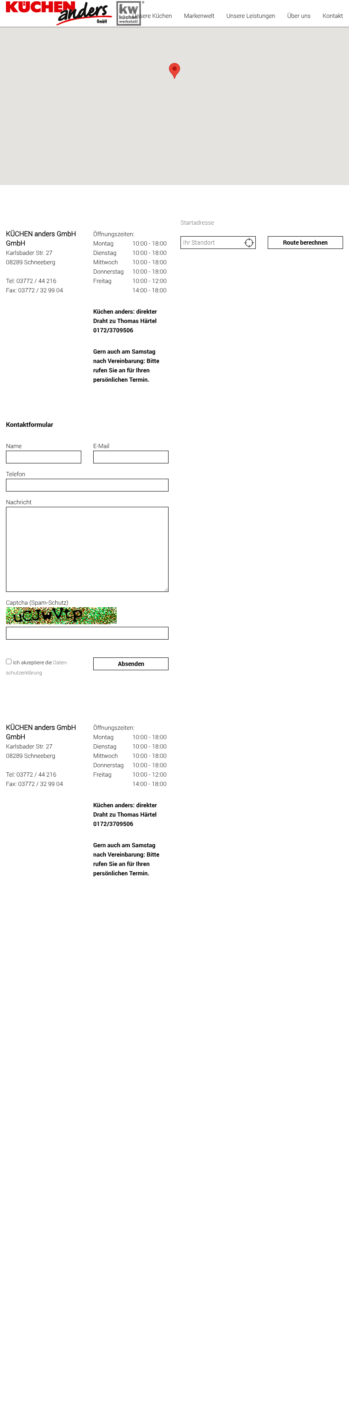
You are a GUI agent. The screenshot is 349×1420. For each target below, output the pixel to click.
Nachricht (18, 502)
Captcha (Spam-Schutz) (37, 602)
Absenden (131, 664)
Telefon (15, 474)
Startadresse (197, 222)
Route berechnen (305, 242)
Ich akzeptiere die (33, 662)
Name (14, 446)
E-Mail (101, 446)
